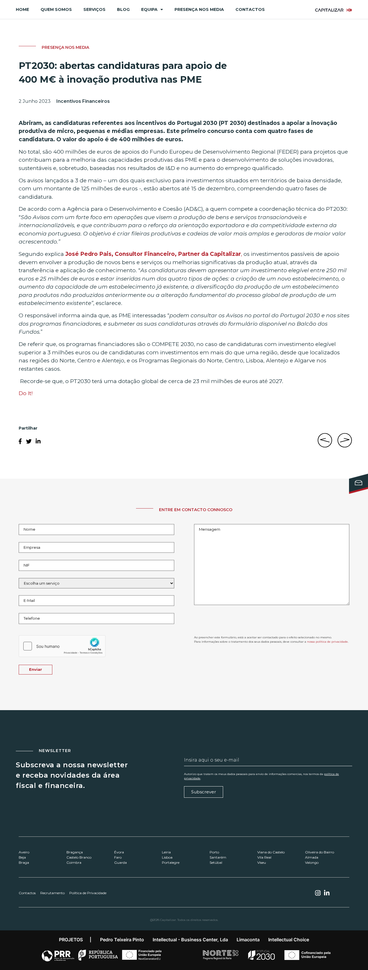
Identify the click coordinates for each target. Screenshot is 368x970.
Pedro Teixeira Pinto (122, 939)
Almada (311, 857)
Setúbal (216, 862)
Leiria (166, 852)
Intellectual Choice (288, 939)
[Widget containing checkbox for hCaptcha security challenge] (62, 646)
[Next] (343, 443)
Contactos (250, 9)
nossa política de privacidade (327, 642)
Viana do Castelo (271, 852)
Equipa (149, 9)
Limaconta (248, 939)
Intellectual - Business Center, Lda (190, 939)
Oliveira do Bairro (319, 852)
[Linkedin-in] (327, 893)
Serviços (94, 9)
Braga (24, 862)
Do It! (26, 393)
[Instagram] (317, 893)
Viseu (261, 862)
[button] (20, 441)
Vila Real (264, 857)
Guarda (120, 862)
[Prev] (326, 443)
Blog (123, 9)
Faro (118, 857)
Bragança (74, 852)
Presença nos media (199, 9)
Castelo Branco (78, 857)
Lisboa (167, 857)
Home (22, 9)
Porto (214, 852)
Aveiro (24, 852)
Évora (119, 852)
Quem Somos (56, 9)
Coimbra (73, 862)
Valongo (312, 862)
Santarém (218, 857)
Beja (22, 857)
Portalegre (170, 862)
